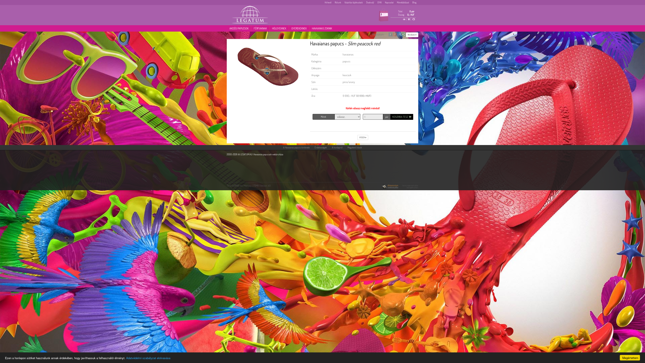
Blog (414, 2)
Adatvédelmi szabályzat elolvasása (148, 358)
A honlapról (337, 147)
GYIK (379, 2)
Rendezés (411, 34)
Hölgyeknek (279, 28)
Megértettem (630, 358)
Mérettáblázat (403, 2)
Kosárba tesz (400, 116)
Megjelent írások (355, 147)
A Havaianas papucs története (296, 147)
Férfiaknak (260, 28)
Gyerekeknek (299, 28)
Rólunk (338, 2)
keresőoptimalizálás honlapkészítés (410, 187)
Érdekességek (321, 147)
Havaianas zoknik (322, 28)
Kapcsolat (389, 2)
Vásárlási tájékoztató (354, 2)
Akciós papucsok (239, 28)
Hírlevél (328, 2)
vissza (362, 137)
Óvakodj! (370, 2)
